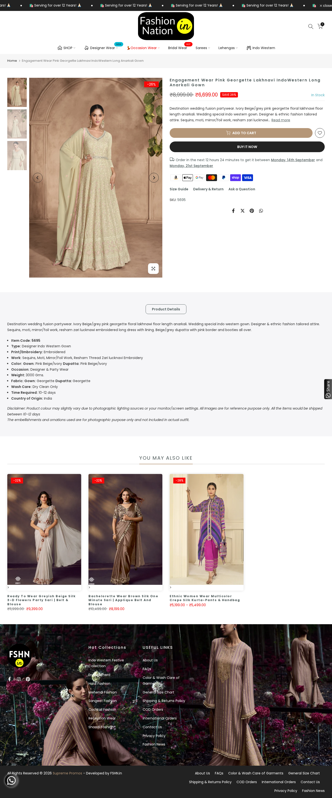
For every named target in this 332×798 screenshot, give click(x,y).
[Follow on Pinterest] (28, 679)
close (327, 5)
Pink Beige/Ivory (59, 363)
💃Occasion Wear (141, 47)
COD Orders (153, 709)
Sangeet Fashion (102, 700)
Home (12, 60)
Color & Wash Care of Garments (255, 773)
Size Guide (179, 189)
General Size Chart (158, 692)
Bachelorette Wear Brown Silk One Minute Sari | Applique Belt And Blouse (123, 600)
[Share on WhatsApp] (261, 211)
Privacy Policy (154, 735)
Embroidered (38, 352)
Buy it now (247, 146)
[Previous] (38, 178)
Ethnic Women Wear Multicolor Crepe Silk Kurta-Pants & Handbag (205, 598)
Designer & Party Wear (40, 369)
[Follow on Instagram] (19, 679)
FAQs (147, 668)
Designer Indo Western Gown (41, 346)
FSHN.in (116, 773)
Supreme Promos (67, 773)
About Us (150, 660)
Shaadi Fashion (101, 727)
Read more (280, 120)
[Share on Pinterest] (252, 211)
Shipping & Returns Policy (164, 700)
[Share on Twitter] (242, 211)
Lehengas (226, 47)
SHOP (67, 47)
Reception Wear (102, 718)
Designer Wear (106, 47)
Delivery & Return (208, 189)
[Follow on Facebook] (9, 679)
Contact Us (152, 727)
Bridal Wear (179, 47)
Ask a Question (241, 189)
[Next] (154, 178)
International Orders (160, 718)
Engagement (99, 674)
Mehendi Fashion (102, 692)
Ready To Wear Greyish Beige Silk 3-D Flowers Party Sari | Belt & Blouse (41, 600)
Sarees (201, 47)
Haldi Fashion (99, 683)
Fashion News (154, 744)
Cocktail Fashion (102, 709)
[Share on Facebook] (233, 211)
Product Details (166, 309)
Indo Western (264, 47)
